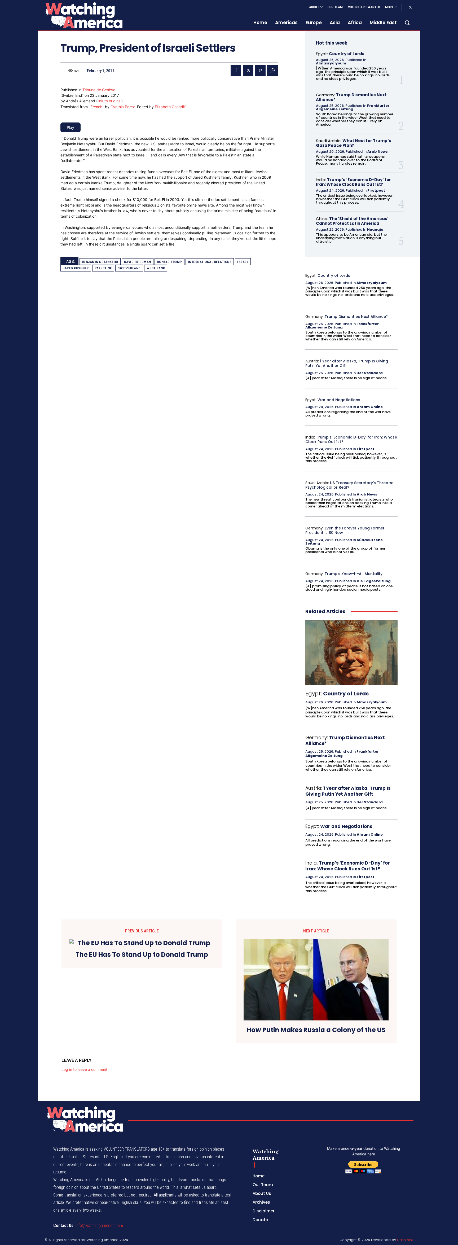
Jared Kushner (76, 268)
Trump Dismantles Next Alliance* (351, 97)
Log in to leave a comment (84, 1069)
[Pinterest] (260, 70)
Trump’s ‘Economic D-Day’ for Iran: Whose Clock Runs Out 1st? (353, 182)
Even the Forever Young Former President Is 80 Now (345, 530)
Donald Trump (169, 262)
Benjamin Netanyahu (100, 262)
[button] (407, 22)
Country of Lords (346, 53)
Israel (242, 262)
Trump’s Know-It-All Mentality (353, 573)
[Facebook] (236, 70)
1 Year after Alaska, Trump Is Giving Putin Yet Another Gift (346, 363)
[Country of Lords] (351, 652)
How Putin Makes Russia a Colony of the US (316, 1030)
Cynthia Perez (123, 106)
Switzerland (129, 268)
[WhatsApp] (272, 70)
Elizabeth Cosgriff (170, 106)
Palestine (103, 268)
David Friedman (137, 262)
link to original (109, 101)
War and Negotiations (339, 399)
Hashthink (405, 1239)
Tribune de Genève (98, 89)
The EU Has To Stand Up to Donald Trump (142, 955)
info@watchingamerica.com (99, 1225)
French (96, 106)
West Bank (156, 268)
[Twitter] (410, 7)
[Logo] (82, 15)
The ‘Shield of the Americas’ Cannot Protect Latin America (352, 221)
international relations (210, 262)
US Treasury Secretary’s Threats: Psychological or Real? (349, 485)
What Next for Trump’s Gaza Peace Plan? (353, 143)
